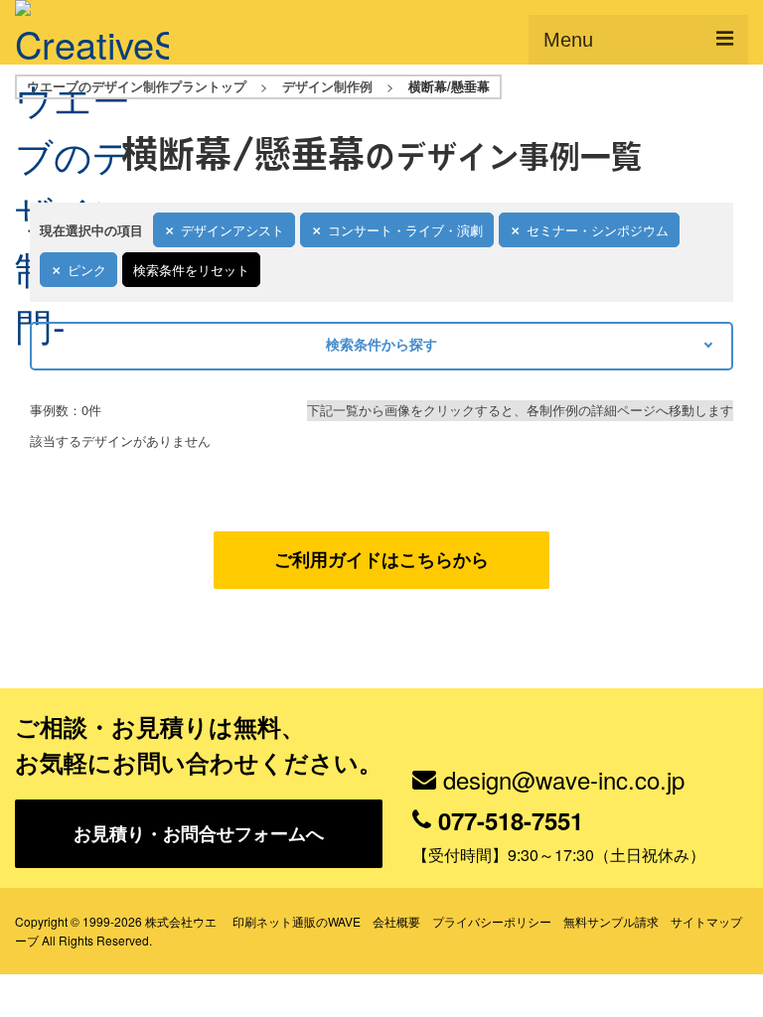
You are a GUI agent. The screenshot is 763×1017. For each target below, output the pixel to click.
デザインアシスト (232, 229)
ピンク (87, 269)
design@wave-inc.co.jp (564, 779)
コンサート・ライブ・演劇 (405, 229)
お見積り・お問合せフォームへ (199, 833)
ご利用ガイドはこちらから (381, 559)
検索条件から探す (381, 344)
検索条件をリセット (191, 269)
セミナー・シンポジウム (598, 229)
